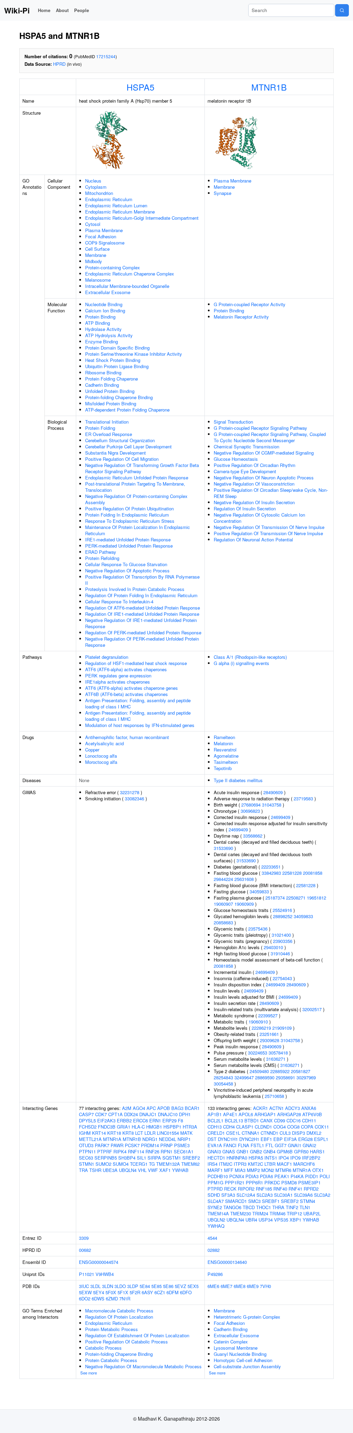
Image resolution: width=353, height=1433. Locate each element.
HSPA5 (140, 87)
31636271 (275, 1059)
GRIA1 (123, 1126)
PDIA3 (252, 1176)
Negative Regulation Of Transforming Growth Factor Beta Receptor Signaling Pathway (142, 468)
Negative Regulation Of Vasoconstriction (254, 483)
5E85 (156, 1286)
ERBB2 (124, 1120)
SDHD (214, 1195)
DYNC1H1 (228, 1139)
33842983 (271, 873)
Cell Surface (97, 249)
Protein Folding (100, 428)
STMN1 (86, 1164)
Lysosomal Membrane (236, 1347)
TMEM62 (190, 1164)
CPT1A (115, 1114)
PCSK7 (132, 1145)
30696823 (250, 811)
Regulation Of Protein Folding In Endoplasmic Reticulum (141, 595)
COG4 (279, 1126)
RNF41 (295, 1188)
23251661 (269, 1034)
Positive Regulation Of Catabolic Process (126, 1341)
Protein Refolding (102, 558)
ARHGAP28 (289, 1114)
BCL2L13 (234, 1120)
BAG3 (177, 1108)
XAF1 (165, 1170)
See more (88, 1372)
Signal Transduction (233, 421)
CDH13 (215, 1126)
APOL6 (246, 1114)
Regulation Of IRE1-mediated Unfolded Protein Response (142, 614)
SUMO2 (103, 1164)
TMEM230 (240, 1213)
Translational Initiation (107, 421)
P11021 (86, 1274)
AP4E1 (230, 1114)
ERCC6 (140, 1120)
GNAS (228, 1151)
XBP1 (295, 1219)
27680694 (251, 804)
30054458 (223, 1083)
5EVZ (180, 1286)
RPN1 (166, 1151)
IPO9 (295, 1157)
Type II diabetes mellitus (238, 780)
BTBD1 (251, 1120)
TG (152, 1164)
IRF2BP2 (311, 1157)
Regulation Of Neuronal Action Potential (253, 539)
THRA (278, 1207)
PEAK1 (281, 1176)
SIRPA (154, 1157)
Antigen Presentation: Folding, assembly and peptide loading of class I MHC (138, 703)
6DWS (98, 1298)
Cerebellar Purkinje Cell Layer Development (128, 446)
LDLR (149, 1133)
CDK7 (101, 1114)
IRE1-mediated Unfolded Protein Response (128, 539)
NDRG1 (150, 1139)
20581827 (300, 1071)
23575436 (258, 928)
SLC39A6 (303, 1195)
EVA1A (215, 1145)
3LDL (95, 1286)
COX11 (322, 1126)
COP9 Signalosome (104, 242)
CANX (266, 1120)
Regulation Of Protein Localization (119, 1316)
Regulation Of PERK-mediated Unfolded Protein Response (143, 632)
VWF (153, 1170)
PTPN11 (87, 1151)
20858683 (223, 922)
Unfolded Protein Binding (109, 391)
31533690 (223, 848)
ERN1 (155, 1120)
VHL (142, 1170)
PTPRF (104, 1151)
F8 (180, 1120)
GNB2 (256, 1151)
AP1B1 (215, 1114)
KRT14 (99, 1133)
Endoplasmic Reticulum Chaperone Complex (129, 273)
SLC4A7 (216, 1201)
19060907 (223, 904)
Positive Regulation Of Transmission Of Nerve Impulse (268, 533)
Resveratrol (225, 749)
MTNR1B (269, 87)
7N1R (124, 1298)
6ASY (147, 1292)
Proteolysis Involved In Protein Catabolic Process (134, 589)
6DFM (173, 1292)
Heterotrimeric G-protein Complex (247, 1316)
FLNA (243, 1145)
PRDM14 (150, 1145)
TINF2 (292, 1207)
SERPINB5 (105, 1157)
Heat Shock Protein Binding (112, 360)
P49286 (215, 1274)
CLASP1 (244, 1126)
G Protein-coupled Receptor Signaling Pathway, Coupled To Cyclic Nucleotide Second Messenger (270, 437)
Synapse (222, 193)
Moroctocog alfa (101, 762)
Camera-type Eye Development (245, 471)
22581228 (292, 873)
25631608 (244, 879)
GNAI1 (294, 1145)
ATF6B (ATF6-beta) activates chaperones (126, 694)
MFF (228, 1170)
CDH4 (229, 1126)
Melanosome (98, 280)
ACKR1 (260, 1108)
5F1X (123, 1292)
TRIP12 (294, 1213)
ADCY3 (292, 1108)
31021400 (281, 935)
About (62, 10)
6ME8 (239, 1286)
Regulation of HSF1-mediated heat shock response (136, 663)
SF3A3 (228, 1195)
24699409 (280, 817)
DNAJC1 (148, 1114)
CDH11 (309, 1120)
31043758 (271, 804)
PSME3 (182, 1145)
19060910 (258, 1021)
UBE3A (110, 1170)
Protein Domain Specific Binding (117, 347)
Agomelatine (226, 755)
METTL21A (90, 1139)
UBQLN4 (128, 1170)
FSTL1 (257, 1145)
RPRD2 (311, 1188)
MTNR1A (112, 1139)
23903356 (282, 941)
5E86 (168, 1286)
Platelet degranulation (106, 657)
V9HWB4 (104, 1274)
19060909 (244, 904)
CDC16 (293, 1120)
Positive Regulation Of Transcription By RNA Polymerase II (142, 579)
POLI (325, 1176)
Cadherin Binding (102, 385)
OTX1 (318, 1170)
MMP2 (253, 1170)
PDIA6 (266, 1176)
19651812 (316, 897)
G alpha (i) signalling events (241, 663)
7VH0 (265, 1286)
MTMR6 (283, 1170)
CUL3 (285, 1133)
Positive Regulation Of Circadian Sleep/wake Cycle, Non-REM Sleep (271, 493)
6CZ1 (159, 1292)
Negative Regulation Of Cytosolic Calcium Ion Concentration (259, 517)
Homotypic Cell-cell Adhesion (243, 1360)
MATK (186, 1133)
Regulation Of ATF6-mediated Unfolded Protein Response (142, 607)
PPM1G (215, 1182)
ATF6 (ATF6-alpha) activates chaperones (126, 669)
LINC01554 (168, 1133)
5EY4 (98, 1292)
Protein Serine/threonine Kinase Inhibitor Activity (133, 354)
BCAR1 (192, 1108)
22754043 (282, 978)
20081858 (312, 873)
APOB (163, 1108)
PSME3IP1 (309, 1182)
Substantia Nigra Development (115, 452)
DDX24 (131, 1114)
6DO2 (84, 1298)
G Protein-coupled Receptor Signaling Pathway (260, 428)
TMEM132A (168, 1164)
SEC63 (86, 1157)
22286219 (261, 1028)
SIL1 (141, 1157)
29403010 (273, 947)
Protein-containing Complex (112, 267)
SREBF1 (271, 1201)
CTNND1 (269, 1133)
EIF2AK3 (106, 1120)
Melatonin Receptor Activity (241, 316)
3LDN (107, 1286)
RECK (230, 1188)
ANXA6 (308, 1108)
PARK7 (102, 1145)
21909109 (282, 1028)
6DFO (186, 1292)
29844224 (223, 879)
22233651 (271, 866)
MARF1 (215, 1170)
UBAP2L (312, 1213)
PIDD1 (311, 1176)
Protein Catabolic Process (111, 1360)
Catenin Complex (231, 1341)
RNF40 (280, 1188)
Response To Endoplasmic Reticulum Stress (129, 521)
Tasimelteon (226, 762)
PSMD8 (289, 1182)
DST (212, 1139)
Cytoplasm (96, 187)
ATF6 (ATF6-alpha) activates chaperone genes (131, 688)
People (81, 10)
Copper (92, 749)
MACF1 (284, 1164)
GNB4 (269, 1151)
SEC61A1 (183, 1151)
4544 (212, 1238)
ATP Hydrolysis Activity (109, 335)
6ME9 (253, 1286)
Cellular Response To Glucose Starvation (126, 564)
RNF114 (136, 1151)
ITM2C (225, 1164)
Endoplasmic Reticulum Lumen (116, 205)
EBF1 (266, 1139)
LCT (139, 1133)
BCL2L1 (215, 1120)
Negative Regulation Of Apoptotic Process (127, 570)
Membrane (95, 255)
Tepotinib (223, 768)
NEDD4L (167, 1139)
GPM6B (285, 1151)
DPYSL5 (87, 1120)
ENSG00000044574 (98, 1262)
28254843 (223, 1077)
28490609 (273, 792)
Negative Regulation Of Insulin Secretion (254, 502)
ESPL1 (321, 1139)
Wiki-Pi (17, 10)
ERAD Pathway (100, 552)
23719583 (303, 798)
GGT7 (280, 1145)
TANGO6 (232, 1207)
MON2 (267, 1170)
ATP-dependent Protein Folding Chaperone (127, 409)
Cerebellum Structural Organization (120, 440)
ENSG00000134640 (227, 1262)
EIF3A (290, 1139)
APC (151, 1108)
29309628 (269, 1040)
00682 (85, 1250)
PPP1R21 (234, 1182)
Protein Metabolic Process (111, 1329)
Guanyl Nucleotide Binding (240, 1354)
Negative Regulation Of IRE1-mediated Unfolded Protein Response (141, 623)
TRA (83, 1170)
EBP (278, 1139)
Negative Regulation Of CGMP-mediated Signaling (264, 452)
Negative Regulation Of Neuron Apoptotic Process (264, 477)
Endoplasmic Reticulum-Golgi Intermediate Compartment (142, 218)
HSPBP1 (172, 1126)
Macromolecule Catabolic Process (119, 1310)
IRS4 (213, 1164)
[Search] (342, 10)
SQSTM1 (171, 1157)
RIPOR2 (246, 1188)
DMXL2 (313, 1133)
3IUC (84, 1286)
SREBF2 (191, 1157)
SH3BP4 (126, 1157)
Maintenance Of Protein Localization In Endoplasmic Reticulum (137, 530)
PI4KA (297, 1176)
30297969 (306, 1077)
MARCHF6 (304, 1164)
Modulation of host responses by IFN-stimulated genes (139, 725)
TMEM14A (218, 1213)
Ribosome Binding (103, 372)
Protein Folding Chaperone (111, 378)
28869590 (264, 1077)
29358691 (285, 1077)
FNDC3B (106, 1126)
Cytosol (92, 224)
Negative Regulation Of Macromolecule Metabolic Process (143, 1366)
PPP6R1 (254, 1182)
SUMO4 (121, 1164)
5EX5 (193, 1286)
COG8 (293, 1126)
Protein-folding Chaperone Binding (119, 397)
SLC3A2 (322, 1195)
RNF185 (264, 1188)
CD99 (279, 1120)
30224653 (257, 1052)
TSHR (95, 1170)
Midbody (93, 261)
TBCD (249, 1207)
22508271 (295, 897)
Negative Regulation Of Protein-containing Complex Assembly (136, 499)
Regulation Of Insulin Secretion (245, 508)
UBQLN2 (216, 1219)
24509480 (259, 1071)
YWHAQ (216, 1226)
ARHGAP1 (265, 1114)
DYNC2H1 (249, 1139)
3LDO (120, 1286)
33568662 (252, 835)
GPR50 (301, 1151)
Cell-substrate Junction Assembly (247, 1366)
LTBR (269, 1164)
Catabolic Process (103, 1347)
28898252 (282, 916)
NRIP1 (184, 1139)
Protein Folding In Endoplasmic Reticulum (127, 514)
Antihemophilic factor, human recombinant (127, 737)
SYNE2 (215, 1207)
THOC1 (263, 1207)
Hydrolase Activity (103, 329)
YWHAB (180, 1170)
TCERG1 (139, 1164)
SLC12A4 (245, 1195)
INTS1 (270, 1157)
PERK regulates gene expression (118, 675)
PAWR (117, 1145)
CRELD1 (216, 1133)
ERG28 (305, 1139)
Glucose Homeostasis (236, 459)
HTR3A (190, 1126)
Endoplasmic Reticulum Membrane (120, 211)
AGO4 (139, 1108)
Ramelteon (224, 737)
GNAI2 (309, 1145)
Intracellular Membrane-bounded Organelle (127, 286)
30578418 (278, 1052)
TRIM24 (260, 1213)
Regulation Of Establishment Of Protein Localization (137, 1335)
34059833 (259, 891)
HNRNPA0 (236, 1157)
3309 (84, 1238)
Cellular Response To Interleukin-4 (119, 601)
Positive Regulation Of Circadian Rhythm (254, 465)
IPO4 (284, 1157)
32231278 (129, 792)
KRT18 (114, 1133)
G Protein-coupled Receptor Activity (249, 304)
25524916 (282, 910)
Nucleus (93, 180)
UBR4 (251, 1219)
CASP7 (86, 1114)
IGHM (85, 1133)
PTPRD (215, 1188)
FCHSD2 (88, 1126)
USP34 (266, 1219)
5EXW (85, 1292)
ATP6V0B (312, 1114)
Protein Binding (100, 316)
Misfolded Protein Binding (110, 403)
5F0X (110, 1292)
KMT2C (255, 1164)
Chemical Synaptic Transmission (246, 446)
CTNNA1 (250, 1133)
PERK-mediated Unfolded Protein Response (129, 545)
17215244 (105, 56)
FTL (269, 1145)
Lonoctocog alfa (101, 755)
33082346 (134, 798)
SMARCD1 (236, 1201)
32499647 (244, 1077)
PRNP (166, 1145)
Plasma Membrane (104, 230)
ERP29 (169, 1120)
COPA (307, 1126)
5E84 (145, 1286)
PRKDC (272, 1182)
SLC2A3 (264, 1195)
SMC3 (254, 1201)
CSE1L (233, 1133)
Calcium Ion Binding (105, 310)
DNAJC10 (168, 1114)
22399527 (268, 1015)
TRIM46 (277, 1213)
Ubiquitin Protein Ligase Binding (117, 366)
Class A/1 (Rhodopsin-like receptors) (250, 657)
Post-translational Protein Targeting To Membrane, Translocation (135, 486)
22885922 (280, 1071)
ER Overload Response (108, 434)
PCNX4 (236, 1176)
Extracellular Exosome (107, 292)
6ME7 (226, 1286)
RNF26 (152, 1151)
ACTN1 (276, 1108)
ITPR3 (240, 1164)
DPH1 (185, 1114)
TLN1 (305, 1207)
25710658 (274, 1096)
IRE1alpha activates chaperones (117, 681)
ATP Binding (97, 323)
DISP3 (298, 1133)
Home (44, 10)
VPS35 (281, 1219)
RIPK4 (120, 1151)
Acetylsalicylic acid (104, 743)
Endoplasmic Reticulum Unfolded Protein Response (136, 477)
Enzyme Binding (101, 341)
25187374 (275, 897)
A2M (126, 1108)
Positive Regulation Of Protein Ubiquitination (129, 508)
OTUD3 (86, 1145)
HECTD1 (216, 1157)
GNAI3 (214, 1151)
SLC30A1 (283, 1195)
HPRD (59, 64)
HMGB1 (154, 1126)
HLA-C (138, 1126)
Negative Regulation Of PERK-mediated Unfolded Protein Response (142, 641)
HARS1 (317, 1151)
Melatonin (223, 743)
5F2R (135, 1292)
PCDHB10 (218, 1176)
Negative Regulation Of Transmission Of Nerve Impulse (269, 527)
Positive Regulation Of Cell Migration (122, 459)
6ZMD (112, 1298)
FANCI (229, 1145)
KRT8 (128, 1133)
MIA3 (240, 1170)
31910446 (280, 953)
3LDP (132, 1286)
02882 (214, 1250)
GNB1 (242, 1151)
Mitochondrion (99, 193)
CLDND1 (263, 1126)
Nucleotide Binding (103, 304)
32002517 (312, 1009)
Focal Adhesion (100, 236)
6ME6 (213, 1286)
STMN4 (307, 1201)
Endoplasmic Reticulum (108, 199)
